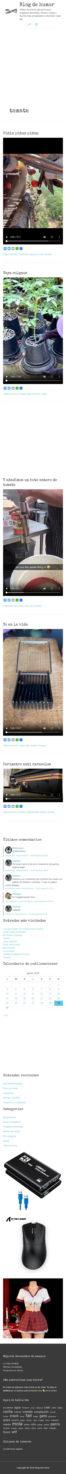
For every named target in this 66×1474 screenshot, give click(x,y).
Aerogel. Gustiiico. (12, 1097)
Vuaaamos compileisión (14, 1102)
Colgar (22, 394)
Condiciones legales (13, 1449)
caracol (22, 812)
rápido (20, 1428)
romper (14, 1428)
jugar (22, 1420)
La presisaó (8, 951)
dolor (22, 1416)
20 (33, 998)
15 (50, 994)
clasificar (23, 254)
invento (33, 745)
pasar (40, 1424)
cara (54, 1407)
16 (59, 994)
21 (42, 998)
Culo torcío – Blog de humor (16, 914)
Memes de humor (11, 1131)
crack (14, 1416)
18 (16, 998)
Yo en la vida (15, 625)
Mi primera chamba (12, 935)
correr (53, 1412)
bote (21, 606)
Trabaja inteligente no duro (16, 954)
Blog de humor (36, 5)
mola (41, 254)
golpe (6, 1420)
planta (43, 812)
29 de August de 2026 (39, 855)
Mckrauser (18, 848)
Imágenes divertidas (13, 1126)
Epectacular (9, 948)
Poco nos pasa (10, 1088)
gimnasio (52, 1416)
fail (31, 606)
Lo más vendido (11, 1363)
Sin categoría (9, 1136)
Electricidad (33, 812)
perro (55, 1424)
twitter (6, 1141)
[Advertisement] (33, 58)
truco (6, 1432)
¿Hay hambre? (10, 941)
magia (41, 1420)
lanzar (29, 1420)
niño (33, 1424)
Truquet (7, 957)
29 (50, 1003)
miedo (7, 1424)
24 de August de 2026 (38, 914)
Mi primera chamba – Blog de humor (19, 888)
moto (26, 1424)
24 (7, 1003)
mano (47, 1420)
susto (39, 1428)
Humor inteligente (12, 1122)
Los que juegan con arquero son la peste (23, 929)
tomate (48, 254)
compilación (41, 1411)
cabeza (39, 1408)
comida (28, 1412)
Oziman (16, 861)
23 (58, 998)
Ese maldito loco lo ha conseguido (19, 901)
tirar (46, 1428)
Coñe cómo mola (11, 944)
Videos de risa (10, 254)
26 (24, 1003)
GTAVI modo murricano (14, 932)
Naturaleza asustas (12, 1083)
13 (33, 994)
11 (16, 994)
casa (59, 1407)
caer (27, 606)
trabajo (52, 1428)
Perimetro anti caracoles (27, 764)
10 (7, 994)
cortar (22, 745)
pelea (46, 1424)
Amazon (25, 1408)
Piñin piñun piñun (21, 133)
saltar (27, 1428)
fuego (35, 1416)
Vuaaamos (8, 1093)
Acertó (6, 938)
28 (41, 1003)
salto (33, 1428)
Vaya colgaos (15, 273)
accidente (8, 1407)
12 (24, 994)
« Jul (5, 1015)
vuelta (44, 394)
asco (33, 1408)
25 (16, 1003)
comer (17, 1411)
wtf (14, 1432)
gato (43, 1416)
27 (33, 1003)
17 (7, 998)
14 (41, 994)
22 (50, 998)
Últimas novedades (12, 1367)
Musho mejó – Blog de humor (16, 855)
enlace (6, 1390)
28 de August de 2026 (39, 870)
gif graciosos (9, 1117)
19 (24, 998)
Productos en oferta (13, 1370)
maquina (33, 254)
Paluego (16, 894)
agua (17, 1407)
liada (35, 1420)
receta (6, 1428)
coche (8, 1411)
